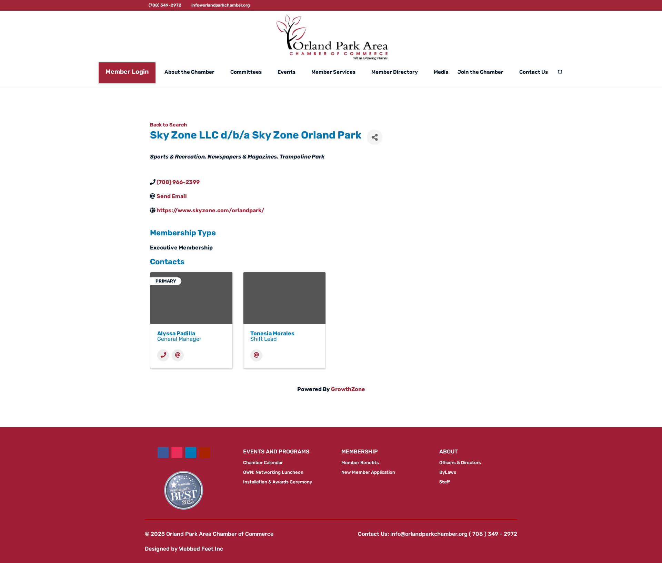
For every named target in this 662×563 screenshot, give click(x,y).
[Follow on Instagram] (176, 452)
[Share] (374, 137)
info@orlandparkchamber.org (429, 534)
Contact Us (533, 72)
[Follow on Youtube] (204, 452)
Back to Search (168, 125)
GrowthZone (348, 389)
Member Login (127, 71)
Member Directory (394, 72)
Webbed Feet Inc (201, 548)
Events (286, 72)
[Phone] (163, 355)
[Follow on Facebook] (163, 452)
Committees (246, 72)
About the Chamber (189, 72)
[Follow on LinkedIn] (190, 452)
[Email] (178, 355)
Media (441, 72)
